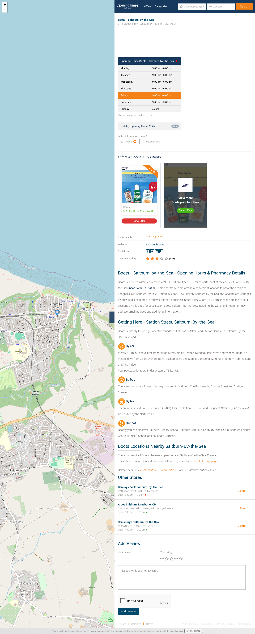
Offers (147, 6)
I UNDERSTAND (193, 631)
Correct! (130, 141)
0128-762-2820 (154, 237)
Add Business (190, 624)
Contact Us (207, 624)
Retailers (136, 624)
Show (175, 126)
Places (122, 624)
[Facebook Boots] (148, 251)
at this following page (204, 461)
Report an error (153, 141)
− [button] (5, 10)
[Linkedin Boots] (161, 251)
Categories (161, 6)
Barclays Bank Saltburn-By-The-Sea (140, 487)
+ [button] (5, 4)
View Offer (139, 221)
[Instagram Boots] (157, 251)
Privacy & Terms (226, 624)
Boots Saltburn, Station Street (158, 470)
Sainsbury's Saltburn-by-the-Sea (138, 522)
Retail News (244, 624)
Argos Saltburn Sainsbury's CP (137, 504)
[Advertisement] (185, 46)
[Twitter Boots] (152, 251)
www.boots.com (155, 244)
